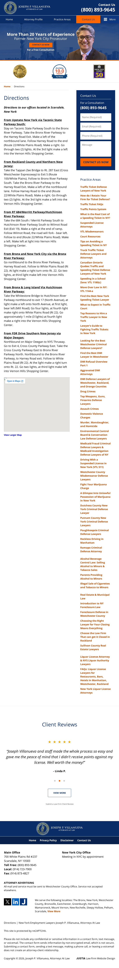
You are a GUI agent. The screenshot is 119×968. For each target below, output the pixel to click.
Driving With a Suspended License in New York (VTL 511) (93, 463)
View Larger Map (13, 434)
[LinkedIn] (15, 902)
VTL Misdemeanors (92, 231)
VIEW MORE (59, 792)
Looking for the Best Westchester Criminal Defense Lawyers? (93, 344)
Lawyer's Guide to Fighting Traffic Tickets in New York (94, 329)
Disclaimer (67, 840)
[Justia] (23, 902)
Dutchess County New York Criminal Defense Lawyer (94, 509)
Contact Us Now (40, 45)
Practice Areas (62, 19)
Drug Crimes (87, 391)
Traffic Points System (93, 209)
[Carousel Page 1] (55, 780)
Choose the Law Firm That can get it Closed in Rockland (95, 636)
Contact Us (88, 19)
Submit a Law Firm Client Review (59, 804)
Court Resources (90, 236)
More (112, 19)
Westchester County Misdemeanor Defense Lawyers (94, 475)
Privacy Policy (48, 840)
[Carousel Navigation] (59, 780)
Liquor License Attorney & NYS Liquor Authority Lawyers (95, 660)
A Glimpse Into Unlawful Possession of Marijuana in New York (95, 496)
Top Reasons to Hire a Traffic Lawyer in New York (93, 317)
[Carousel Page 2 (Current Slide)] (59, 780)
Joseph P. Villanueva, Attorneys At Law (47, 958)
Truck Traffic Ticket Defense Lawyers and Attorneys (93, 253)
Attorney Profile (33, 19)
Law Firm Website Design (95, 958)
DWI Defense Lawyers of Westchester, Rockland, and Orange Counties (95, 382)
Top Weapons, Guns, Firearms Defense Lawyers (92, 400)
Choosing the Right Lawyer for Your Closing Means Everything (95, 624)
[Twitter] (7, 902)
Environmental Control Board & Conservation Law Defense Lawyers (94, 434)
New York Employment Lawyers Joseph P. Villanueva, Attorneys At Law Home (27, 7)
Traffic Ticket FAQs (91, 204)
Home (9, 19)
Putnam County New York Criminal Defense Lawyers (94, 521)
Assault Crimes (89, 408)
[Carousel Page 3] (64, 780)
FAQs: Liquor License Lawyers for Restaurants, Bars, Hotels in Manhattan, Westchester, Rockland (94, 676)
